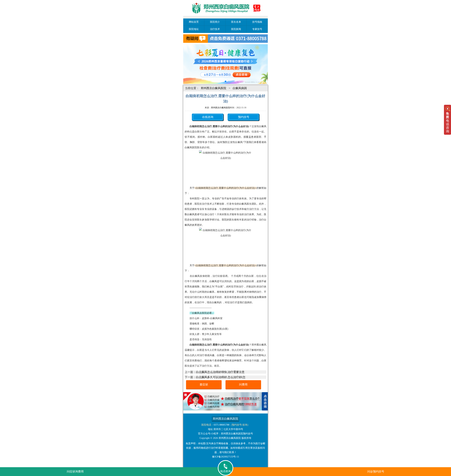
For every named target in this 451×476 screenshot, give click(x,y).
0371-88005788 (221, 425)
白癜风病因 (240, 88)
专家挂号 (257, 29)
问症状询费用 (75, 471)
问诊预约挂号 (375, 471)
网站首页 (194, 22)
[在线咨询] (225, 409)
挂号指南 (257, 22)
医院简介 (215, 22)
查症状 (204, 384)
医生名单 (236, 22)
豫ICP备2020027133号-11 (225, 456)
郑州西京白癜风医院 (213, 88)
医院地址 (194, 29)
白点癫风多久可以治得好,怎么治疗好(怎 (220, 377)
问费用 (243, 384)
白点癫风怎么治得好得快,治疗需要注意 (220, 372)
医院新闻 (236, 29)
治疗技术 (215, 29)
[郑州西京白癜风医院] (225, 16)
